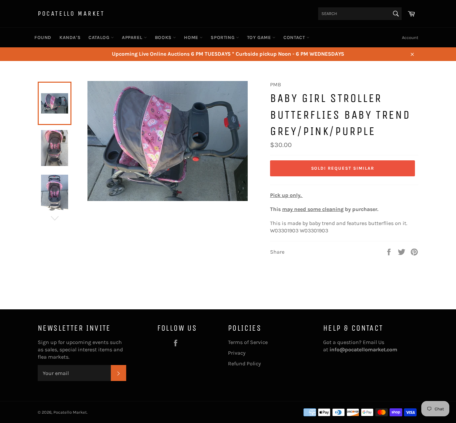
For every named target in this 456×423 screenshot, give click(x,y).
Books (164, 37)
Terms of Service (248, 342)
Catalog (99, 37)
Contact (294, 37)
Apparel (133, 37)
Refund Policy (244, 363)
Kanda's (69, 37)
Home (192, 37)
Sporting (223, 37)
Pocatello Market (71, 13)
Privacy (236, 353)
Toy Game (259, 37)
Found (42, 37)
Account (410, 37)
